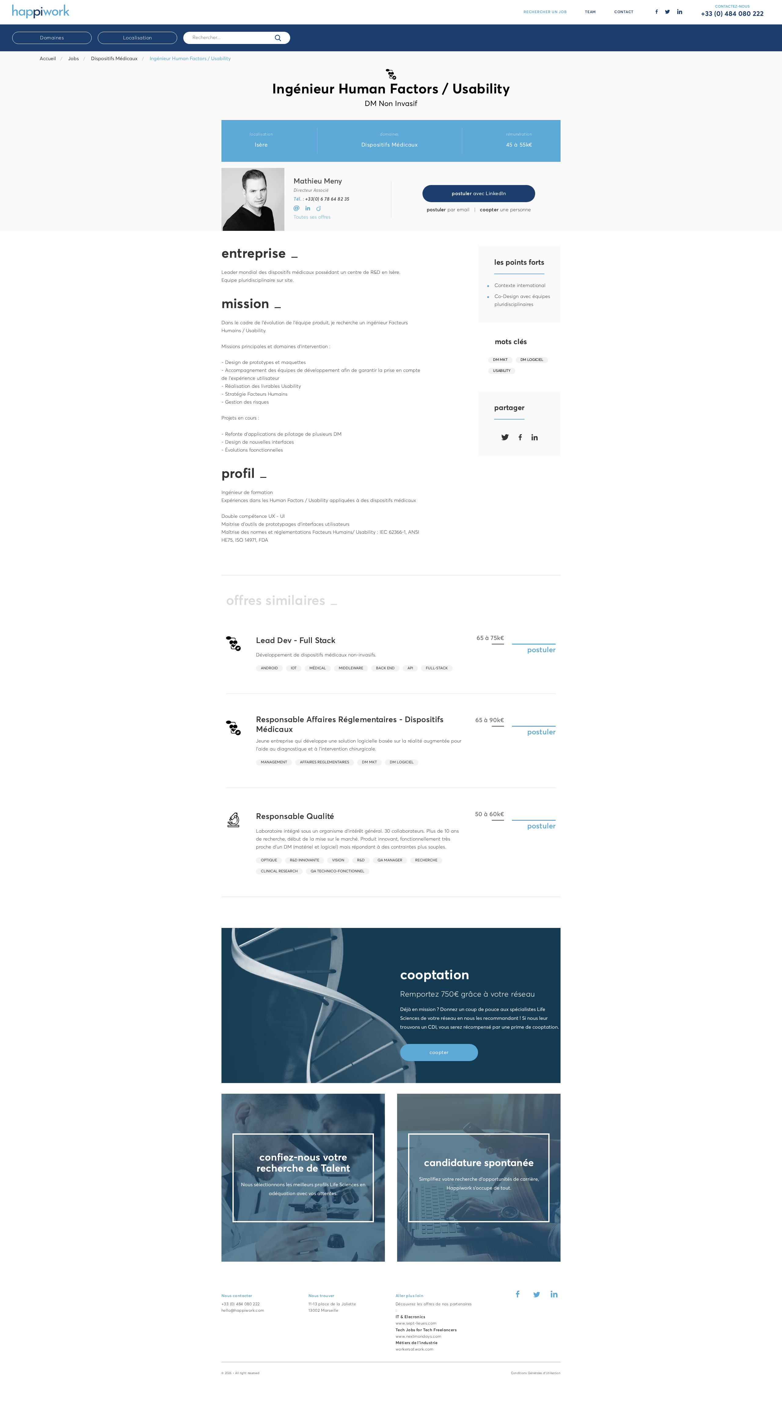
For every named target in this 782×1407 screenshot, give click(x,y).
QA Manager (390, 860)
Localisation (137, 37)
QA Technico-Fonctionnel (337, 871)
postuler (541, 650)
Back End (385, 668)
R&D (361, 860)
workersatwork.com (414, 1349)
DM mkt (500, 360)
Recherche (426, 860)
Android (269, 668)
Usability (501, 371)
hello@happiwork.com (242, 1311)
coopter (439, 1052)
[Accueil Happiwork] (40, 11)
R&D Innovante (304, 860)
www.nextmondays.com (418, 1337)
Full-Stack (437, 668)
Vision (338, 860)
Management (274, 762)
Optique (269, 860)
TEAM (590, 12)
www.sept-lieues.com (416, 1323)
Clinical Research (279, 871)
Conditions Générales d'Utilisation (536, 1373)
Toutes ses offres (312, 217)
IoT (294, 668)
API (410, 668)
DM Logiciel (532, 360)
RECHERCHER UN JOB (545, 12)
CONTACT (624, 12)
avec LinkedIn (479, 193)
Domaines (52, 37)
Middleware (351, 668)
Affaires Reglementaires (324, 762)
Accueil (48, 58)
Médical (317, 668)
